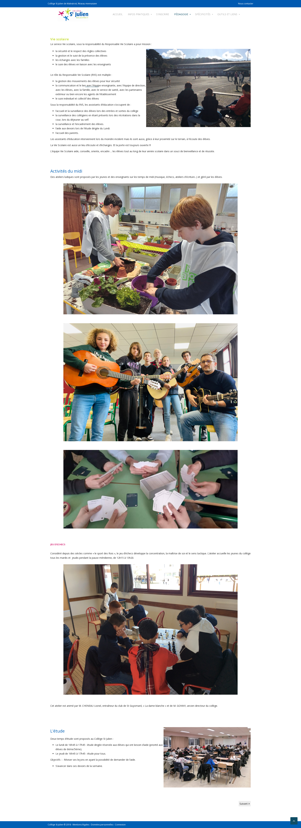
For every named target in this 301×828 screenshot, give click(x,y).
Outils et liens (227, 14)
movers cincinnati (91, 87)
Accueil (118, 14)
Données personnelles (102, 824)
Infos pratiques (138, 14)
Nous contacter (245, 3)
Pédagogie (181, 14)
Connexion (120, 824)
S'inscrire (162, 14)
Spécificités (202, 14)
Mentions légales (81, 824)
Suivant (244, 803)
